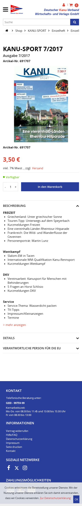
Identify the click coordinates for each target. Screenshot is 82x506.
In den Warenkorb (50, 187)
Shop (19, 30)
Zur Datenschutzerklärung (55, 498)
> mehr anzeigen (14, 325)
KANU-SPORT (37, 30)
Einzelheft (59, 30)
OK (76, 499)
